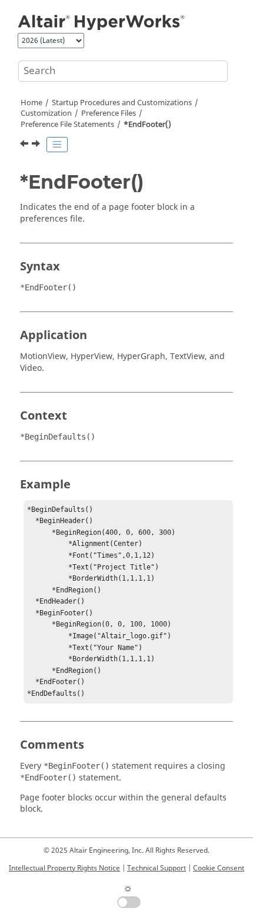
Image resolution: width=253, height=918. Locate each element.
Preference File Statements (67, 124)
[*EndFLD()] (25, 145)
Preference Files (108, 113)
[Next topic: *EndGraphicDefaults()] (37, 145)
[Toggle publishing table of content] (57, 144)
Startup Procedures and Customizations (122, 103)
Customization (46, 113)
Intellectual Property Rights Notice (64, 868)
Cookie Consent (218, 868)
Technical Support (156, 868)
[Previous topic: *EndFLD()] (25, 145)
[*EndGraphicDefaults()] (37, 145)
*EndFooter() (147, 124)
